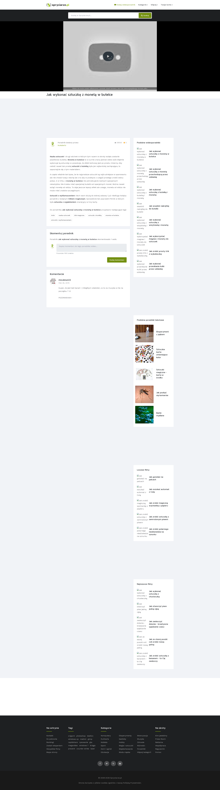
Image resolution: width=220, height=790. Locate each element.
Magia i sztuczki (126, 746)
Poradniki (141, 749)
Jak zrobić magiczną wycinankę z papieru (158, 504)
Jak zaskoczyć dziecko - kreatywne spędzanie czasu (158, 624)
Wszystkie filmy (53, 749)
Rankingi (50, 742)
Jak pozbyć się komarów (162, 393)
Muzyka (140, 739)
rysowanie (83, 742)
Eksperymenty (125, 736)
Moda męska (124, 752)
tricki (53, 215)
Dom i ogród (106, 749)
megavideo (73, 745)
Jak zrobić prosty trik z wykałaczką (159, 252)
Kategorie (142, 5)
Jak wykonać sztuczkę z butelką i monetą (158, 192)
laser (93, 749)
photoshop (81, 736)
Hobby (122, 742)
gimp (90, 739)
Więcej (154, 5)
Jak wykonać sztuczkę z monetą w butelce (159, 154)
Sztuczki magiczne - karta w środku (161, 373)
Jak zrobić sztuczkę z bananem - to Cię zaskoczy (159, 658)
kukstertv (62, 145)
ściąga (92, 745)
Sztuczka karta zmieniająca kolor (161, 353)
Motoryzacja (142, 736)
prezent (71, 749)
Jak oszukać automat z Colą (159, 490)
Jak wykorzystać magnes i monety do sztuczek (158, 239)
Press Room (160, 739)
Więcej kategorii (144, 752)
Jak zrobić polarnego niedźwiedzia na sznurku (158, 532)
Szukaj (146, 15)
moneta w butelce (112, 215)
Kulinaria (105, 739)
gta (90, 742)
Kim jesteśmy (161, 736)
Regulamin (160, 749)
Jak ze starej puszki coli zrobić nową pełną (158, 642)
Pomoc (158, 752)
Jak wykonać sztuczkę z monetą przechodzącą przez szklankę (158, 173)
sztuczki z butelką (95, 215)
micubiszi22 (65, 280)
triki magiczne (79, 215)
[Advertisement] (110, 118)
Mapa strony (51, 752)
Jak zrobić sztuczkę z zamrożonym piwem (159, 517)
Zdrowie (140, 742)
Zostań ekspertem (54, 746)
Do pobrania (51, 739)
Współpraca (160, 746)
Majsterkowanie (126, 749)
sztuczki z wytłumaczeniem (61, 220)
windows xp (73, 739)
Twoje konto (166, 5)
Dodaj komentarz (117, 260)
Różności (141, 746)
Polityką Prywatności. (132, 783)
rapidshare (73, 742)
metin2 (83, 739)
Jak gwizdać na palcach (156, 478)
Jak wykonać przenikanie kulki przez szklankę (156, 266)
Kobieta (104, 742)
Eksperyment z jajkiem (162, 332)
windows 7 (83, 745)
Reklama (159, 742)
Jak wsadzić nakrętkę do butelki (159, 207)
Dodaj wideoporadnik (125, 5)
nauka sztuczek (64, 215)
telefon (90, 736)
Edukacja (105, 752)
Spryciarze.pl (116, 778)
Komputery (106, 736)
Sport (103, 746)
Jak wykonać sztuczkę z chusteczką (155, 594)
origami (71, 736)
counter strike (83, 749)
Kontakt (49, 736)
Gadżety (122, 739)
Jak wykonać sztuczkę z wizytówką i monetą (158, 222)
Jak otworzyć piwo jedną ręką (158, 607)
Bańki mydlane (160, 414)
